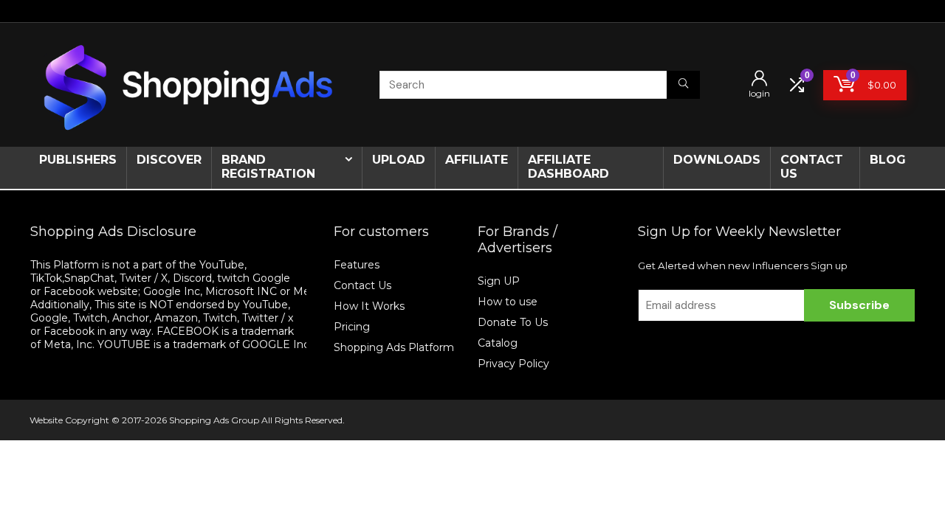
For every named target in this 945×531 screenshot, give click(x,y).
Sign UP (499, 281)
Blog (888, 160)
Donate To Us (513, 322)
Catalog (498, 343)
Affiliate (476, 160)
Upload (398, 160)
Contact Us (362, 285)
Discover (169, 160)
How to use (507, 301)
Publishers (78, 160)
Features (356, 264)
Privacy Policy (513, 363)
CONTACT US (811, 167)
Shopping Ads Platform (394, 347)
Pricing (352, 326)
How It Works (371, 306)
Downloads (716, 160)
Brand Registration (268, 167)
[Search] (683, 85)
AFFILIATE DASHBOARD (568, 167)
